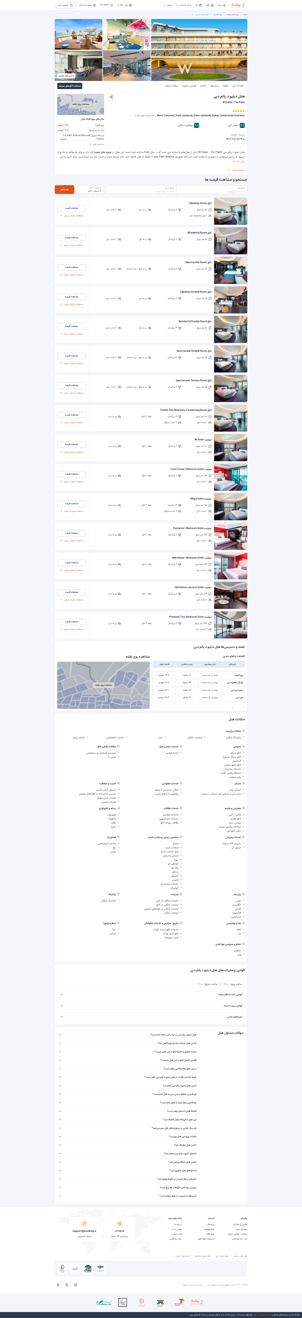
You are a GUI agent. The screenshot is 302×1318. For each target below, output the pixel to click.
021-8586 (104, 5)
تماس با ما (177, 1229)
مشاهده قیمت (71, 208)
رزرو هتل (211, 1224)
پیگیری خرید (63, 5)
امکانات (203, 86)
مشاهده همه (98, 144)
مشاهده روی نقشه (144, 115)
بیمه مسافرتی (176, 1239)
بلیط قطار (210, 1234)
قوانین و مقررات (189, 86)
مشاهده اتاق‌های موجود (70, 86)
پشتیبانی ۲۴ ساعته (119, 1236)
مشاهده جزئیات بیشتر (73, 215)
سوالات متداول (171, 86)
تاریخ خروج (169, 188)
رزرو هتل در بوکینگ (232, 14)
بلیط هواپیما (209, 1229)
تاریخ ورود (241, 188)
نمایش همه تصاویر (66, 75)
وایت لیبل (177, 1234)
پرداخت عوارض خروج (237, 1234)
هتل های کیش (182, 1256)
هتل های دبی (222, 1256)
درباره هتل (214, 86)
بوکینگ (245, 14)
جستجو (65, 189)
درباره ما (178, 1224)
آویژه (184, 1285)
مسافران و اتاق (95, 187)
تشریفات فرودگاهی (206, 1239)
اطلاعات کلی (237, 86)
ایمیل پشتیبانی (84, 1236)
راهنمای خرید (241, 1229)
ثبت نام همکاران (239, 1239)
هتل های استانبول (202, 1256)
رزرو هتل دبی (217, 14)
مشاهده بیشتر (238, 170)
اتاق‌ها (226, 86)
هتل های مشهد (240, 1256)
